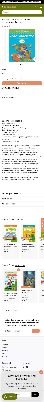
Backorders (7, 199)
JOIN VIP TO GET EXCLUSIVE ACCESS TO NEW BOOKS (21, 2)
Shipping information (11, 194)
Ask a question (8, 204)
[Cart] (36, 7)
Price (4, 70)
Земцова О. (6, 26)
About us (5, 350)
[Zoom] (35, 59)
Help (3, 353)
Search (4, 348)
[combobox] (22, 12)
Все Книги (20, 265)
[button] (10, 88)
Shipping (5, 79)
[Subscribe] (35, 394)
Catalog (5, 345)
